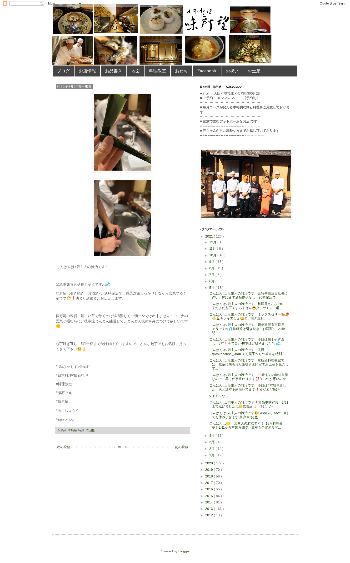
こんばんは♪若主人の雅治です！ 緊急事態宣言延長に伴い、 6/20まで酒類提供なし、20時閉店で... (248, 295)
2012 (209, 515)
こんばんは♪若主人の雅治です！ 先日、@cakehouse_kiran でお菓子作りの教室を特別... (246, 352)
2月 (212, 449)
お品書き (113, 70)
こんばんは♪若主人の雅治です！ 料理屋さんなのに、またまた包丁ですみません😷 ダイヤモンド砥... (248, 306)
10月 (213, 255)
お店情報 (87, 70)
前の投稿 (181, 447)
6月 (212, 281)
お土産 (254, 70)
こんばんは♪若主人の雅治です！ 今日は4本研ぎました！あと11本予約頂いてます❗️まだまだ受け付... (247, 387)
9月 (212, 262)
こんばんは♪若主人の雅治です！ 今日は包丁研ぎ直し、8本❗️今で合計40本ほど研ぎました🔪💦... (246, 341)
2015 (209, 496)
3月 (212, 442)
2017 (209, 483)
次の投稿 (63, 447)
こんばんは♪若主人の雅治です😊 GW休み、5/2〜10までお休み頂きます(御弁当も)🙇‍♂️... (248, 415)
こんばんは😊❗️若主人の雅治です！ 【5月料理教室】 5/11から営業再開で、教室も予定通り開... (245, 425)
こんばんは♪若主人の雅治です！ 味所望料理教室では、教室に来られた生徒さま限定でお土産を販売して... (248, 364)
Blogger (184, 551)
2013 (209, 509)
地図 (135, 70)
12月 (213, 242)
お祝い (232, 70)
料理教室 (157, 70)
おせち (181, 70)
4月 (212, 435)
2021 (209, 236)
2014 (209, 502)
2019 (209, 470)
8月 (212, 268)
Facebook (207, 70)
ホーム (123, 447)
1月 (212, 455)
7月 (212, 275)
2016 (209, 489)
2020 (209, 463)
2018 (209, 476)
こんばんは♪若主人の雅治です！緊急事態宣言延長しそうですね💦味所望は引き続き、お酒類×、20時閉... (248, 329)
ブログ (63, 70)
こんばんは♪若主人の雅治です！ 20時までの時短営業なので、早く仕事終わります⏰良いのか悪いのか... (248, 377)
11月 (213, 248)
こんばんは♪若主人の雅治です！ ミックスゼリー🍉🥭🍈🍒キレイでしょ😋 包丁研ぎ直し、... (248, 316)
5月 (212, 287)
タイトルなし (218, 396)
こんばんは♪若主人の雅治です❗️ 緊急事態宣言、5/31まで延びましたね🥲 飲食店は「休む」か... (248, 404)
